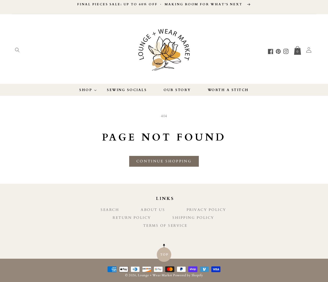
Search (110, 209)
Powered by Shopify (188, 275)
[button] (17, 50)
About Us (153, 209)
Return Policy (132, 217)
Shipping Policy (193, 217)
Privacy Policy (206, 209)
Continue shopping (164, 161)
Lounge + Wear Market (155, 275)
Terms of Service (165, 225)
